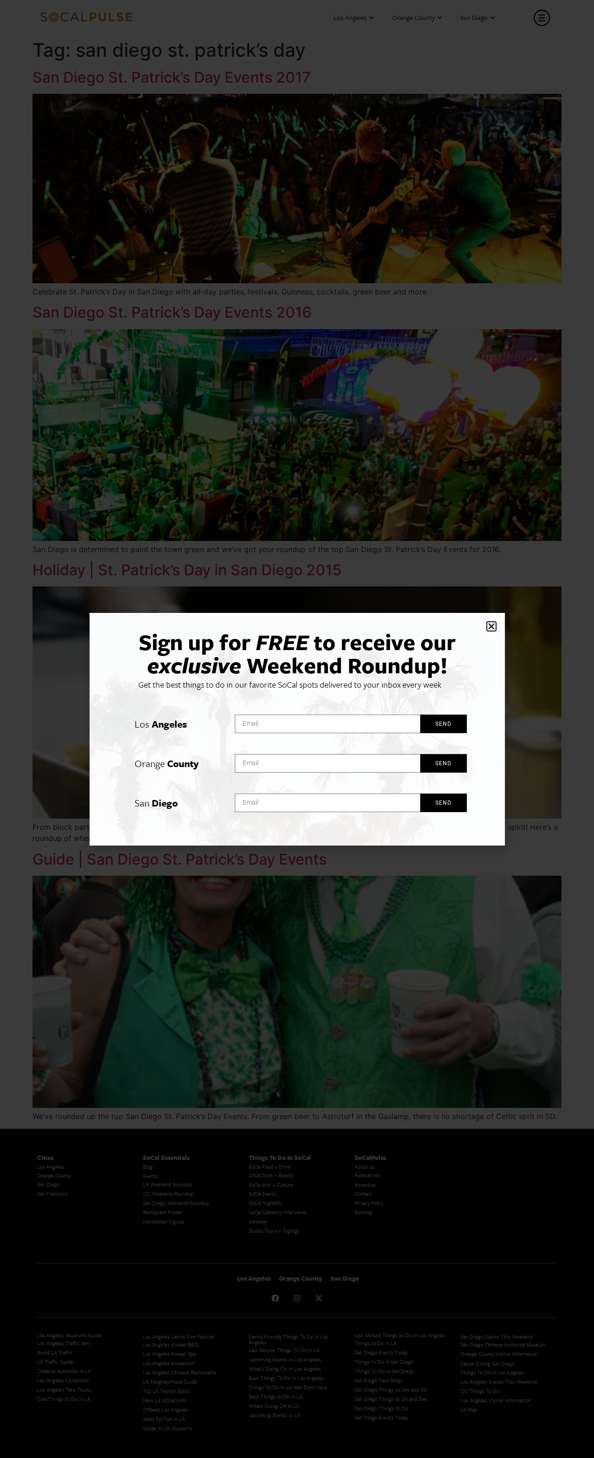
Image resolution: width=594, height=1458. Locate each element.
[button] (491, 626)
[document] (297, 729)
